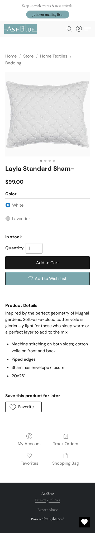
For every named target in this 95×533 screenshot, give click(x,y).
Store (28, 56)
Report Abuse (47, 509)
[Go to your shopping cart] (80, 29)
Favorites (29, 463)
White (17, 205)
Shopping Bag (65, 463)
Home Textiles (53, 56)
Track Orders (65, 443)
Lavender (21, 218)
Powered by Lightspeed (47, 519)
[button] (47, 14)
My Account (29, 443)
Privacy (40, 500)
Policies (54, 500)
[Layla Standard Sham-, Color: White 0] (47, 114)
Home (11, 56)
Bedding (13, 63)
